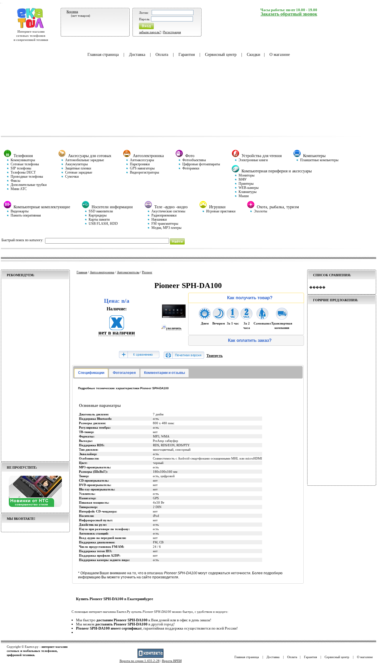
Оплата (162, 54)
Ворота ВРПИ (172, 661)
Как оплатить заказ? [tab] (250, 340)
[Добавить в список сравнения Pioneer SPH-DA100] (139, 355)
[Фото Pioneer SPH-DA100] (173, 322)
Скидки (253, 54)
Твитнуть (214, 355)
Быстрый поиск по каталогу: (22, 240)
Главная (82, 272)
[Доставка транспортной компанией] (282, 318)
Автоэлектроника (102, 272)
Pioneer (147, 272)
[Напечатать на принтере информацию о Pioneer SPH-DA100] (184, 357)
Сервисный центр (221, 54)
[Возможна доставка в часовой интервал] (233, 318)
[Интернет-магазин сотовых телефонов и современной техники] (31, 27)
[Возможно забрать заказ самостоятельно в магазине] (262, 318)
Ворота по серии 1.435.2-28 (140, 661)
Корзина (72, 11)
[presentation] (91, 373)
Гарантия (186, 54)
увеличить (173, 328)
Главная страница (103, 54)
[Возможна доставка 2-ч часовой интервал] (246, 318)
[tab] (91, 373)
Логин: (144, 12)
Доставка (137, 54)
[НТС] (35, 505)
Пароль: (144, 19)
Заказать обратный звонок (289, 13)
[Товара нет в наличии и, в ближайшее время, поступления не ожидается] (116, 328)
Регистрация (172, 32)
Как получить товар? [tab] (249, 297)
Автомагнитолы (128, 272)
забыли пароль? (150, 32)
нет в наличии (116, 332)
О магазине (279, 54)
